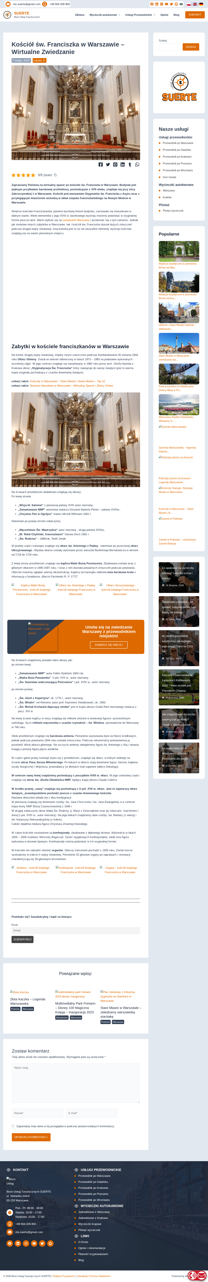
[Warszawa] (167, 190)
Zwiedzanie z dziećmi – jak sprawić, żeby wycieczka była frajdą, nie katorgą (179, 607)
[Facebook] (101, 164)
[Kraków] (165, 197)
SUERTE (21, 13)
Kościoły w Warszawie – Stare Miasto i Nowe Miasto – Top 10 (67, 381)
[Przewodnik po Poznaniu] (175, 163)
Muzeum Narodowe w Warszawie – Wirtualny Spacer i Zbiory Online (71, 385)
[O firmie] (81, 1242)
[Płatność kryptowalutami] (91, 1254)
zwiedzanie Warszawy (76, 220)
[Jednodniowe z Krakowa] (91, 1218)
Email (15, 924)
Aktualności (62, 1017)
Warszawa (28, 1009)
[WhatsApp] (137, 164)
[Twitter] (108, 164)
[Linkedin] (122, 164)
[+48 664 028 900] (56, 4)
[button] (118, 15)
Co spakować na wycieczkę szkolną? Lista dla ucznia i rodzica (178, 573)
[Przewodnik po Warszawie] (176, 143)
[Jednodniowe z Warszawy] (92, 1212)
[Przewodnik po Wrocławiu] (176, 170)
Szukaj (163, 40)
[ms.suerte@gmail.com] (23, 4)
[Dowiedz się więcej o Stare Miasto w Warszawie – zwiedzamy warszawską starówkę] (121, 996)
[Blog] (79, 1260)
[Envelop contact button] (201, 1275)
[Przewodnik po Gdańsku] (175, 150)
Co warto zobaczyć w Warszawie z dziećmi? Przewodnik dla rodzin (175, 753)
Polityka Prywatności (64, 1276)
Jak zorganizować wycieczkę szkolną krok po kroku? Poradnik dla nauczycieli (178, 719)
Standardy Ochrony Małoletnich (93, 1276)
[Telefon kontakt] (192, 1275)
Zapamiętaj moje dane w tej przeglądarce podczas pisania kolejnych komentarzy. (65, 1126)
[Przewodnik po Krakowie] (175, 156)
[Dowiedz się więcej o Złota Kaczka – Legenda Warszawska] (19, 992)
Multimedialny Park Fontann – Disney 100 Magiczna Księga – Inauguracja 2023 (75, 1008)
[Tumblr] (130, 164)
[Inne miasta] (167, 177)
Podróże (15, 1009)
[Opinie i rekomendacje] (89, 1248)
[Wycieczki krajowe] (87, 1224)
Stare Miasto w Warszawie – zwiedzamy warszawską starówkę (120, 1012)
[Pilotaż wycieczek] (171, 210)
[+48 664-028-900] (21, 1224)
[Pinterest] (115, 164)
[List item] (152, 4)
